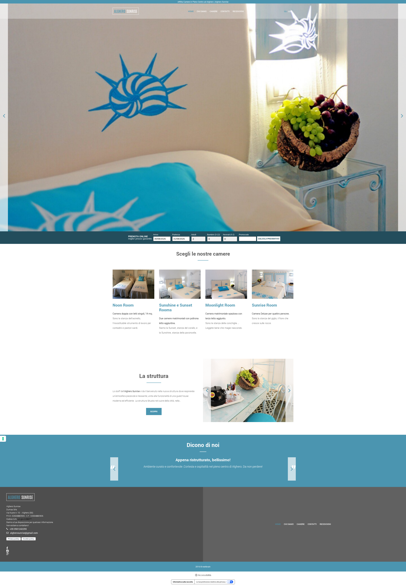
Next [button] (402, 115)
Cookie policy (28, 539)
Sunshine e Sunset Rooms (175, 307)
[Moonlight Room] (226, 284)
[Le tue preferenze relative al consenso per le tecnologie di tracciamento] (3, 439)
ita (285, 11)
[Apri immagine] (248, 390)
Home (191, 11)
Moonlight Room (220, 305)
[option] (203, 115)
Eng (290, 11)
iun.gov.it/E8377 (24, 519)
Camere (213, 11)
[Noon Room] (133, 284)
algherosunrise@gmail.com (24, 532)
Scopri (120, 337)
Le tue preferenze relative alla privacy (211, 582)
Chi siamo (201, 11)
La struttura (153, 375)
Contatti (225, 11)
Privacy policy (13, 539)
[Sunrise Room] (273, 284)
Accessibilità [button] (204, 575)
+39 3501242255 (18, 528)
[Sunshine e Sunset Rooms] (180, 284)
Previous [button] (4, 115)
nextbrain (206, 566)
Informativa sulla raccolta (183, 582)
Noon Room (123, 305)
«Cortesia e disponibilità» (203, 459)
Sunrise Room (264, 305)
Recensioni (238, 11)
